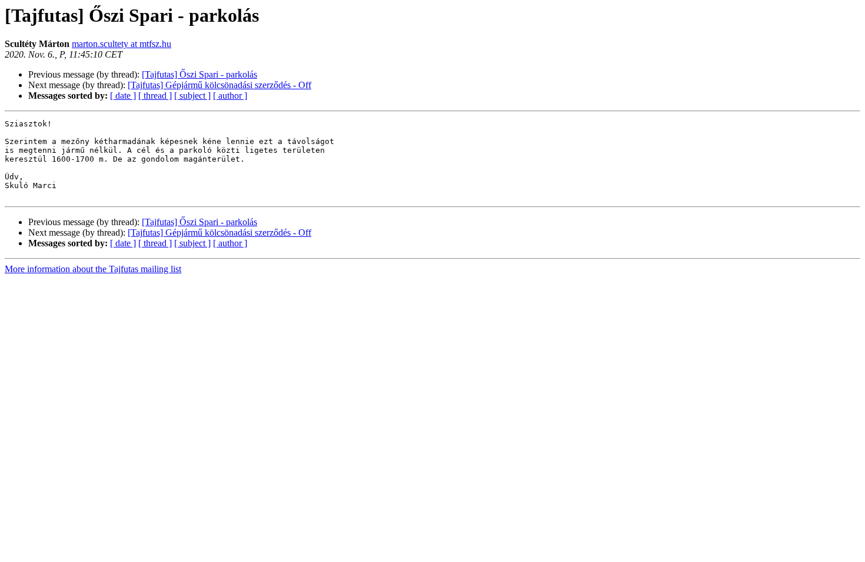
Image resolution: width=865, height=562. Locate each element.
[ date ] (123, 96)
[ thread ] (155, 96)
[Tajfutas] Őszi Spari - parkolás (199, 74)
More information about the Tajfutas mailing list (93, 269)
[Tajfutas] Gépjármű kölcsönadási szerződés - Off (219, 85)
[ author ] (230, 96)
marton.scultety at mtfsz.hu (121, 44)
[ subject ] (192, 96)
